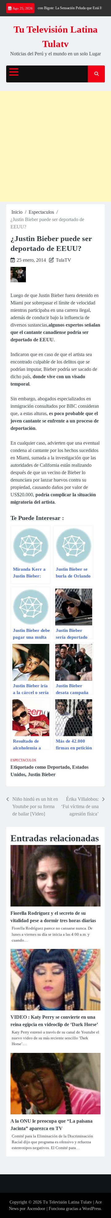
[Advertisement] (55, 146)
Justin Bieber (42, 774)
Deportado (58, 767)
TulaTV (63, 260)
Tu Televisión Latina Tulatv (67, 1202)
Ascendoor (36, 1208)
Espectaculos (23, 760)
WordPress (91, 1208)
